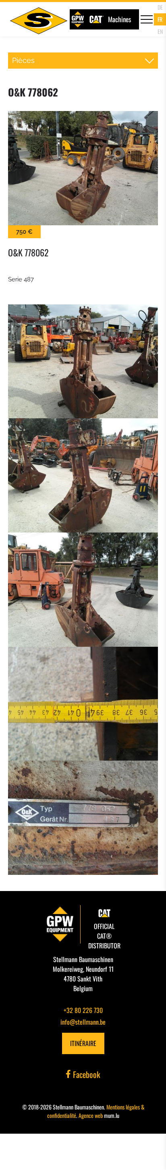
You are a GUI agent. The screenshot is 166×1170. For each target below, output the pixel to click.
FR (160, 19)
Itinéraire (83, 1043)
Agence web (91, 1115)
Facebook (85, 1074)
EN (160, 31)
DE (160, 7)
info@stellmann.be (83, 1022)
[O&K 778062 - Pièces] (83, 168)
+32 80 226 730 (83, 1010)
